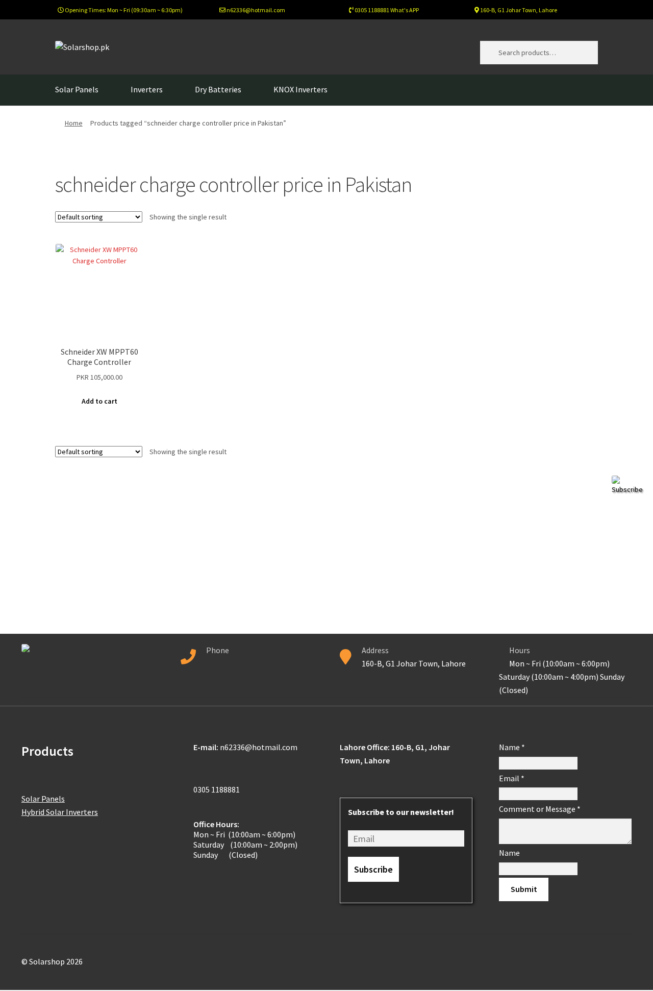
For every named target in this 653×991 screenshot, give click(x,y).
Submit (524, 889)
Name (512, 747)
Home (74, 123)
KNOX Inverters (300, 89)
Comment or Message (540, 809)
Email (511, 778)
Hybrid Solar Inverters (59, 812)
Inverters (147, 89)
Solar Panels (76, 89)
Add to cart (99, 401)
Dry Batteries (218, 89)
